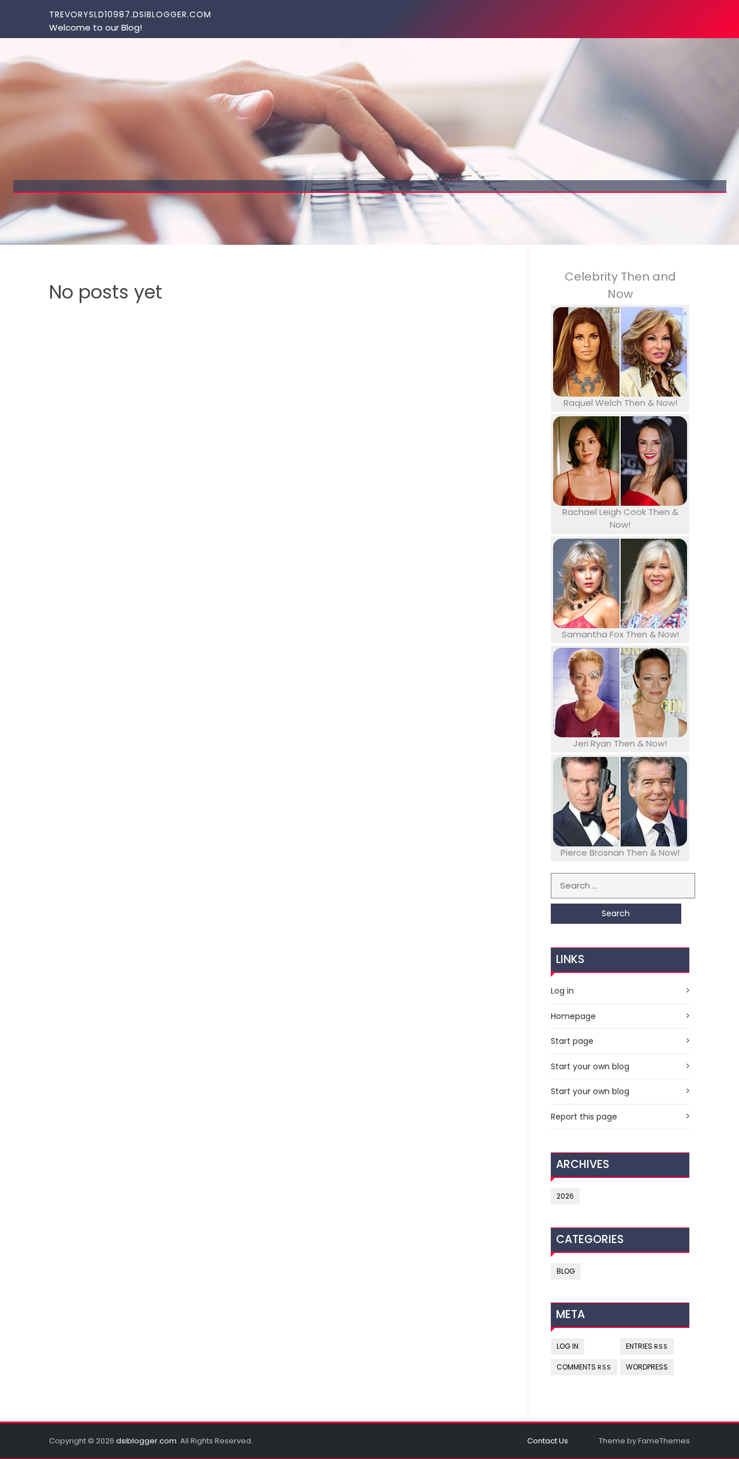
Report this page (584, 1116)
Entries (647, 1346)
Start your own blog (590, 1066)
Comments (584, 1367)
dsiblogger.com (146, 1440)
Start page (572, 1041)
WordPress (647, 1367)
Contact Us (547, 1440)
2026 (565, 1196)
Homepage (573, 1016)
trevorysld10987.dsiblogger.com (130, 14)
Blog (566, 1271)
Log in (562, 991)
